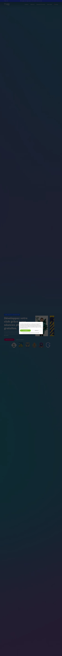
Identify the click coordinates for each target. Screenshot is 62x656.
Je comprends (25, 330)
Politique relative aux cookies (27, 332)
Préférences (36, 330)
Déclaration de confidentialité (35, 332)
